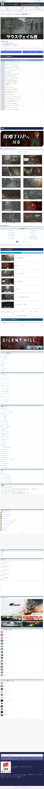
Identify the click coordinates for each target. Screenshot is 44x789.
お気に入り (36, 311)
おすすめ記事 (11, 252)
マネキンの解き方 (4, 441)
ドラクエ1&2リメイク (6, 691)
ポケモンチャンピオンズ (7, 686)
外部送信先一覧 (19, 777)
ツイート (8, 311)
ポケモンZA (5, 697)
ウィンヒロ (5, 652)
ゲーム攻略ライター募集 (4, 777)
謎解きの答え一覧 (4, 408)
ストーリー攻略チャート (5, 356)
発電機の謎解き (3, 429)
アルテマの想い (15, 774)
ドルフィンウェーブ (6, 634)
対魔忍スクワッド (6, 640)
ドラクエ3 (4, 709)
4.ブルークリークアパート (5, 383)
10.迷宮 (2, 395)
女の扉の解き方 (3, 445)
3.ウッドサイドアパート (5, 381)
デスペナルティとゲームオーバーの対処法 (7, 522)
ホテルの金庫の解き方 (4, 463)
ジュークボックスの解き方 (5, 410)
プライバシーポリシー (12, 777)
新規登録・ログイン (4, 554)
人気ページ (32, 252)
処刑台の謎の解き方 (4, 451)
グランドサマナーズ (6, 672)
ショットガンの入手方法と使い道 (6, 480)
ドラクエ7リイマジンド (6, 694)
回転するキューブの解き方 (5, 455)
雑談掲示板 (3, 370)
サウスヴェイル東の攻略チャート (6, 516)
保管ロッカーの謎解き (4, 427)
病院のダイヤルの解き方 (13, 44)
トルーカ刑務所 (4, 45)
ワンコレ (4, 669)
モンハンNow (5, 657)
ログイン (42, 1)
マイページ (2, 556)
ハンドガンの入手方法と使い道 (6, 476)
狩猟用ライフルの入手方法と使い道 (6, 482)
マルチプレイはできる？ (5, 362)
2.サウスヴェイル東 (4, 379)
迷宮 (8, 45)
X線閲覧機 (3, 44)
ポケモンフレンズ (6, 660)
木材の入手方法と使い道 (5, 474)
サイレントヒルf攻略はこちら (22, 350)
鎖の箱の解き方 (3, 443)
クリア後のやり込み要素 (32, 236)
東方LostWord (5, 675)
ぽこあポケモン (5, 683)
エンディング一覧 (11, 238)
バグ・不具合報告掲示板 (5, 562)
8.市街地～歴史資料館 (4, 391)
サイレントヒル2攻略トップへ (23, 241)
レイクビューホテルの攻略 (13, 45)
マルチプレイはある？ (11, 234)
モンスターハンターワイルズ (7, 700)
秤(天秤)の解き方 (3, 449)
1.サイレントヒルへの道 (5, 377)
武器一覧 (2, 472)
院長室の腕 (7, 44)
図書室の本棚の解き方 (4, 457)
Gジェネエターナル (6, 643)
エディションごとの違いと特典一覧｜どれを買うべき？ (9, 520)
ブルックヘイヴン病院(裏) (11, 199)
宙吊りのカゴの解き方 (4, 453)
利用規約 (40, 774)
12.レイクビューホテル (4, 399)
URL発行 (22, 311)
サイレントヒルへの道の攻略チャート (7, 514)
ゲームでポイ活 (36, 1)
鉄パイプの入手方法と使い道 (5, 478)
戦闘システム (11, 230)
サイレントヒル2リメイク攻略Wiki (11, 4)
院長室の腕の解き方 (4, 439)
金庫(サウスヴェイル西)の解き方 (6, 425)
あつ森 (4, 703)
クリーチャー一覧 (11, 236)
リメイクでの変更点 (33, 230)
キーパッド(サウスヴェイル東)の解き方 (7, 412)
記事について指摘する (22, 315)
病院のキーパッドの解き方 (5, 431)
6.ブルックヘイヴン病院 (5, 387)
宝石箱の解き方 (3, 461)
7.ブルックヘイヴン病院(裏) (5, 389)
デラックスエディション (32, 232)
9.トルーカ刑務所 (4, 393)
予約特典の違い (3, 364)
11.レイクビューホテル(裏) (5, 397)
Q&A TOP (2, 552)
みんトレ (4, 646)
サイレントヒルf (5, 706)
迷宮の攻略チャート (4, 512)
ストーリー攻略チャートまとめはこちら (22, 151)
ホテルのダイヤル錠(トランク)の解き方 (7, 459)
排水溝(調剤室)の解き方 (4, 433)
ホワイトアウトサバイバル (7, 666)
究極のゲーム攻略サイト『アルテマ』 (6, 774)
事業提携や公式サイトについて (33, 774)
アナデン (4, 649)
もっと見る (22, 532)
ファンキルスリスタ (6, 637)
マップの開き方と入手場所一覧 (32, 238)
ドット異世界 (5, 663)
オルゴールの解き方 (4, 467)
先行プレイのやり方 (11, 232)
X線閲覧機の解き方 (4, 435)
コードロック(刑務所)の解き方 (6, 447)
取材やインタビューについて (23, 774)
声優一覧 (32, 234)
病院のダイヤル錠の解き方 (5, 437)
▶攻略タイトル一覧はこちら (22, 678)
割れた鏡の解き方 (4, 465)
